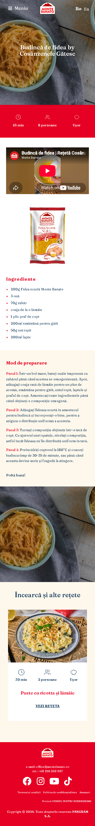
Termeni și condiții (29, 792)
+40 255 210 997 (50, 771)
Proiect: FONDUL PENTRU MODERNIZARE (66, 801)
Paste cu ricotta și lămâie (47, 693)
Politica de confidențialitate (60, 792)
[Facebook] (27, 781)
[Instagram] (40, 781)
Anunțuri (84, 792)
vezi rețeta (48, 706)
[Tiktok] (68, 781)
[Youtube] (54, 781)
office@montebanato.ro (52, 767)
